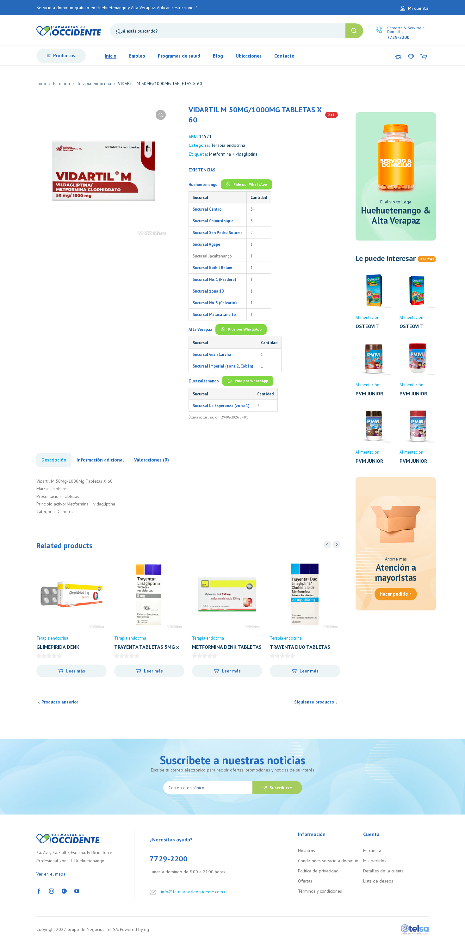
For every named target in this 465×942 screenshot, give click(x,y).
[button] (161, 115)
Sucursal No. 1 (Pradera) (214, 279)
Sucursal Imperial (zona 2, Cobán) (223, 366)
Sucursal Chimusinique (213, 220)
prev (327, 544)
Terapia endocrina (94, 83)
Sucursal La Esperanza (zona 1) (221, 405)
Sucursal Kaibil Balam (212, 267)
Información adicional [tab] (100, 460)
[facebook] (39, 891)
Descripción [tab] (53, 460)
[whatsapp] (64, 891)
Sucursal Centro (207, 209)
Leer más (75, 671)
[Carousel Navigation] (331, 544)
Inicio (41, 83)
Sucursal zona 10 (208, 291)
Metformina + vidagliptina (233, 154)
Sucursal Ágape (206, 244)
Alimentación (367, 317)
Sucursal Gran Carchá (212, 354)
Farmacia (61, 83)
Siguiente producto (314, 702)
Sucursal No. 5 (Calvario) (215, 302)
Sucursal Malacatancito (214, 314)
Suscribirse (281, 787)
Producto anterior (59, 702)
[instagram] (51, 891)
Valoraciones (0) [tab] (151, 460)
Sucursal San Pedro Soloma (218, 232)
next (336, 544)
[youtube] (77, 891)
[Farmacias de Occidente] (68, 30)
